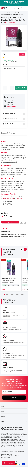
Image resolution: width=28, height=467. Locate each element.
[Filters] (21, 222)
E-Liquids (8, 13)
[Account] (18, 8)
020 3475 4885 (9, 454)
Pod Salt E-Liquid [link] (10, 22)
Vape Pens (19, 198)
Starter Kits (6, 198)
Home (2, 13)
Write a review (10, 222)
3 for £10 (22, 54)
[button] (3, 57)
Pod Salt (14, 13)
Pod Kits (11, 198)
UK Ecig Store (16, 461)
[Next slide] (25, 249)
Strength (5, 65)
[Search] (15, 8)
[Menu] (25, 8)
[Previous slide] (21, 249)
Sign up (14, 397)
